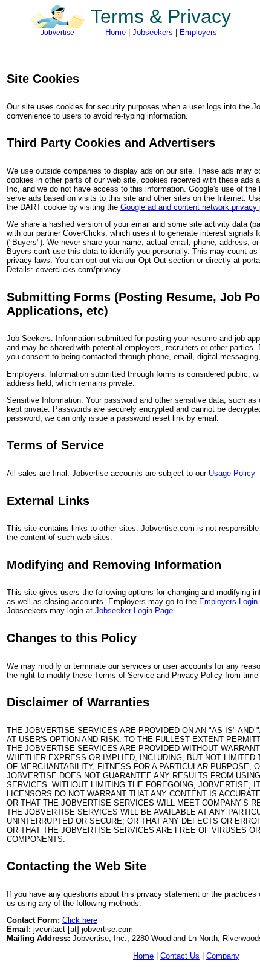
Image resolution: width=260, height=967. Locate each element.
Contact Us (180, 955)
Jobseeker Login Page (134, 610)
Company (222, 955)
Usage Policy (232, 473)
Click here (79, 920)
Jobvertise (57, 32)
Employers (198, 32)
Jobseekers (152, 32)
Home (115, 32)
